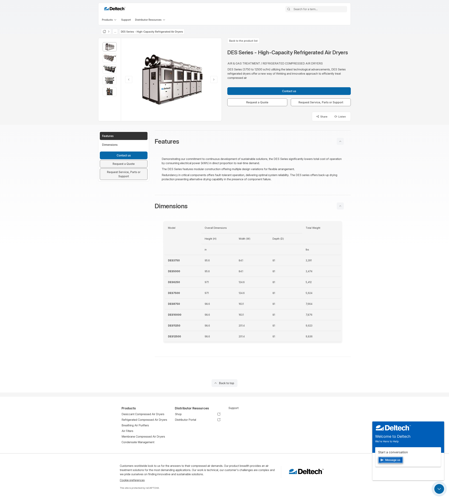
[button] (253, 141)
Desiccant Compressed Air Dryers (143, 414)
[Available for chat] (439, 489)
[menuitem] (109, 20)
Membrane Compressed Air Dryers (143, 436)
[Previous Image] (128, 79)
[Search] (289, 9)
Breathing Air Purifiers (135, 425)
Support (233, 408)
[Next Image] (213, 79)
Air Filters (127, 431)
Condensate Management (138, 442)
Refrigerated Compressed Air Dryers (144, 419)
